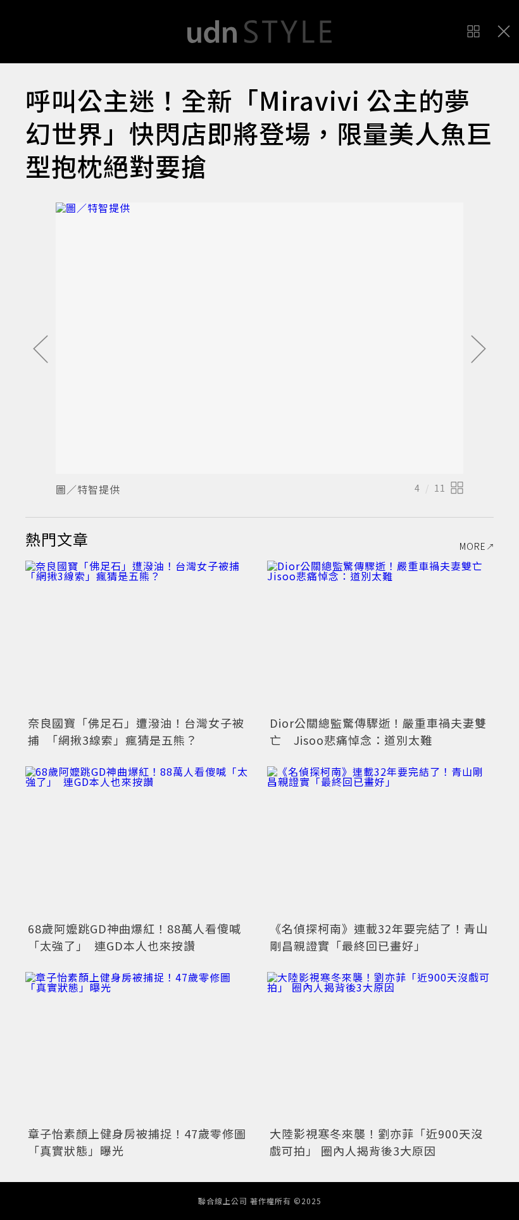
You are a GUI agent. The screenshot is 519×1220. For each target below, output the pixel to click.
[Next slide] (478, 350)
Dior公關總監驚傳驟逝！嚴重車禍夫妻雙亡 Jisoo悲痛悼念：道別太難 (378, 731)
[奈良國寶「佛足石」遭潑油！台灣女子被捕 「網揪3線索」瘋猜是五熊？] (138, 636)
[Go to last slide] (40, 350)
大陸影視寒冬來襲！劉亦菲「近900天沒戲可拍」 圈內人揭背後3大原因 (376, 1142)
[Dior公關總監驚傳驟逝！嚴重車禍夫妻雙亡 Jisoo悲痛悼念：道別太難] (380, 636)
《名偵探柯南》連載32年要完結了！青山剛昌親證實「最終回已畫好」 (379, 937)
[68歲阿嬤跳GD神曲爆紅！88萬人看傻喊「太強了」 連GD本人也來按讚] (138, 842)
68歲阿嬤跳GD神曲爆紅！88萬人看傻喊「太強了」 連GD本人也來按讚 (134, 937)
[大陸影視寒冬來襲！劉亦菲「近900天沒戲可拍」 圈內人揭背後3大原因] (380, 1047)
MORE (473, 546)
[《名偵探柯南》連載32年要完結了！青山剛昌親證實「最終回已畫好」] (380, 842)
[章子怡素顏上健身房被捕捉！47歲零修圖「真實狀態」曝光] (138, 1047)
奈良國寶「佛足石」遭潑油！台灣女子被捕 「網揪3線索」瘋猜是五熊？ (136, 731)
